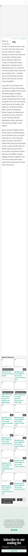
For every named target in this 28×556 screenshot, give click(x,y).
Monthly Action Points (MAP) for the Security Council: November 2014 (7, 421)
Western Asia (16, 38)
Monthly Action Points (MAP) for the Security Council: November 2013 (7, 467)
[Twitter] (14, 530)
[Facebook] (12, 530)
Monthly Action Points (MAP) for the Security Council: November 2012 (7, 490)
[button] (22, 2)
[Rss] (16, 530)
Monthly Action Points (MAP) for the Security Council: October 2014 (20, 421)
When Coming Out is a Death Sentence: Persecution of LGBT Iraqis (20, 398)
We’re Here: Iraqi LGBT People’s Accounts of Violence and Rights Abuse (7, 398)
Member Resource (8, 369)
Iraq (18, 38)
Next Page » (8, 502)
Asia (14, 38)
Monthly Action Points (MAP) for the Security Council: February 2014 (20, 444)
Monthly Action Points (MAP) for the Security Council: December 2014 (20, 376)
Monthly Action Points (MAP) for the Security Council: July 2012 (20, 486)
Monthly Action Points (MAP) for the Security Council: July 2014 (7, 441)
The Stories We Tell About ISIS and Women (7, 374)
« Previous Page (6, 499)
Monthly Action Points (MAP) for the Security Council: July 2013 (20, 463)
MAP (24, 369)
